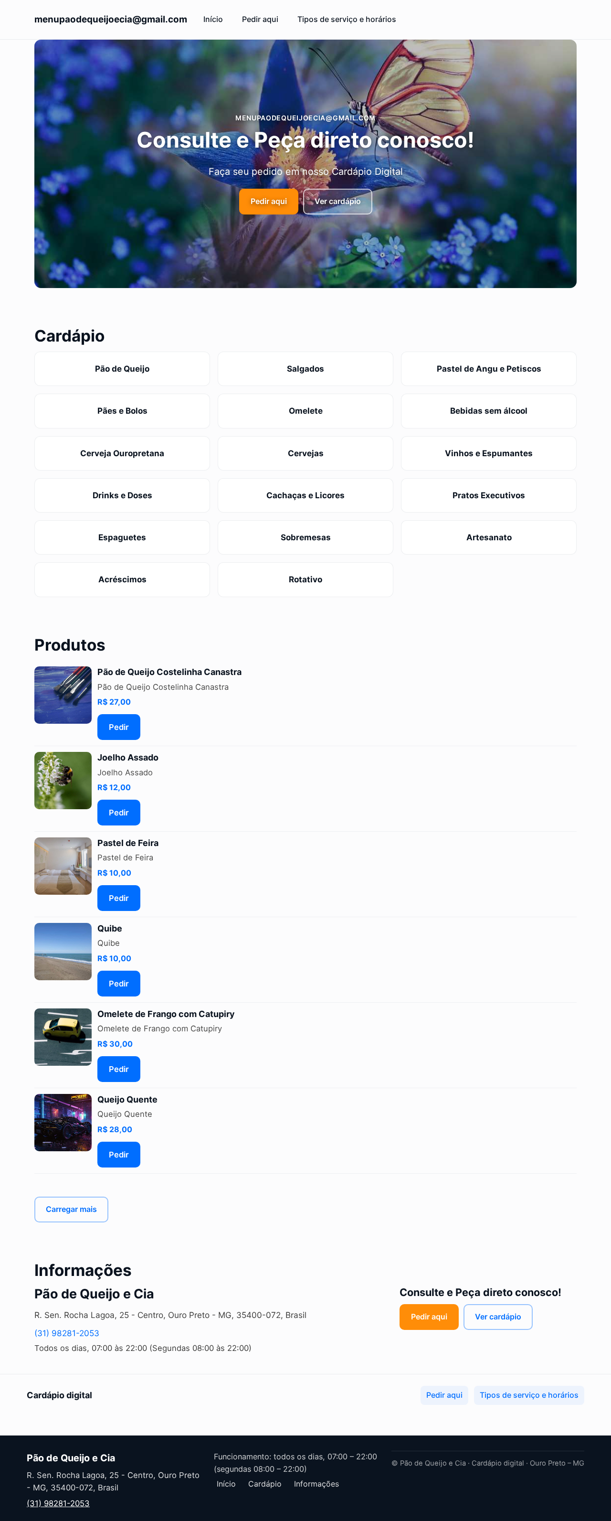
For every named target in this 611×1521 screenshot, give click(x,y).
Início (213, 19)
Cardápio (265, 1484)
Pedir (119, 727)
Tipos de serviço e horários (346, 19)
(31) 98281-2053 (66, 1333)
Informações (316, 1484)
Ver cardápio (338, 201)
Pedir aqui (260, 19)
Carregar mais (71, 1209)
